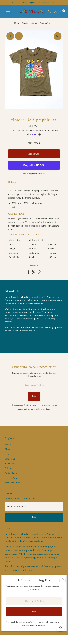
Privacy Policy (11, 478)
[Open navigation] (8, 11)
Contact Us (10, 459)
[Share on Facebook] (28, 273)
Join (34, 396)
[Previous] (10, 36)
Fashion (25, 23)
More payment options (34, 173)
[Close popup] (62, 579)
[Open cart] (61, 11)
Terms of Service (12, 483)
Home (17, 23)
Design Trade (11, 473)
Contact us (33, 266)
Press (7, 454)
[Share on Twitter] (34, 273)
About (8, 449)
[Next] (19, 36)
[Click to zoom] (58, 36)
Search (8, 444)
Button (11, 339)
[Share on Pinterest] (39, 273)
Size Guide (10, 463)
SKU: (30, 143)
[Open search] (49, 11)
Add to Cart (33, 154)
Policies (8, 468)
